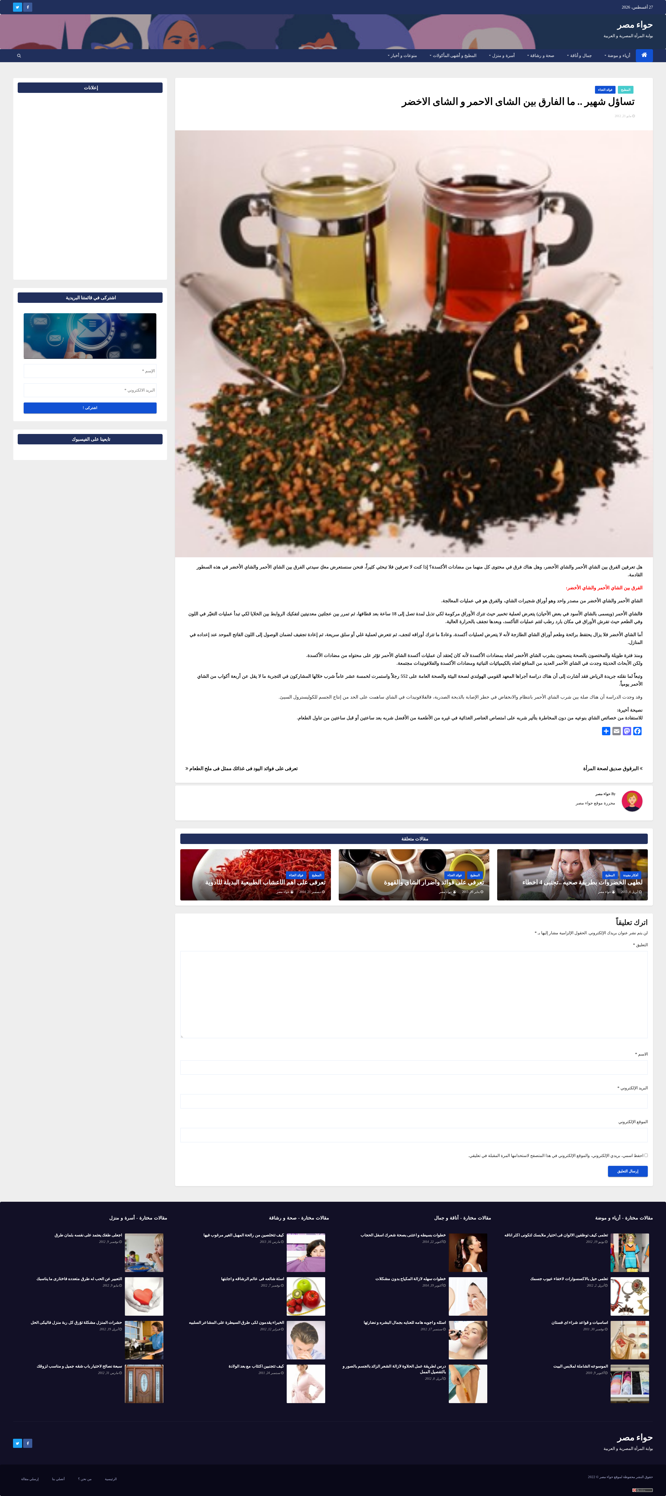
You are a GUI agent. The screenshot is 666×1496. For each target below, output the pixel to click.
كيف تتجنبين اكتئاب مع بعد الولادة (256, 1366)
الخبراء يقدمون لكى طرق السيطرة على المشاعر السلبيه (236, 1322)
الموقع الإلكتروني (633, 1122)
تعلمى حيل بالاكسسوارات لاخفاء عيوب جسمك (569, 1278)
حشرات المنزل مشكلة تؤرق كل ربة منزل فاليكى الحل (76, 1322)
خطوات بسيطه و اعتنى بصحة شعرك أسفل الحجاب (403, 1235)
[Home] (644, 55)
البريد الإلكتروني (632, 1088)
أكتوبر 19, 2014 (432, 1285)
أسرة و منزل (503, 55)
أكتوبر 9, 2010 (595, 1373)
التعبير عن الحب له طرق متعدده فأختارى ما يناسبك (79, 1278)
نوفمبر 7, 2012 (270, 1285)
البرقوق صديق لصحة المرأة (611, 768)
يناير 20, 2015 (471, 892)
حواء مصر (635, 24)
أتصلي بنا (58, 1479)
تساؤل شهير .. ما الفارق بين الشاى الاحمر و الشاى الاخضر (518, 101)
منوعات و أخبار (403, 55)
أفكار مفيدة (630, 875)
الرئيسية (111, 1479)
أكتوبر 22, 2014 (432, 1242)
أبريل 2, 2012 (595, 1285)
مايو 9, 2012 (110, 1285)
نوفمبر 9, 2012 (108, 1242)
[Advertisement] (146, 184)
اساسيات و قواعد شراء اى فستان (580, 1322)
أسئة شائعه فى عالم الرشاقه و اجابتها (252, 1278)
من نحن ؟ (85, 1479)
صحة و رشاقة (542, 55)
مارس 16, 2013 (270, 1242)
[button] (19, 55)
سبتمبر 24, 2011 (269, 1373)
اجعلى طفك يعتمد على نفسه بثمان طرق (88, 1235)
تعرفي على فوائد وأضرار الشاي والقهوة (434, 882)
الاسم (641, 1054)
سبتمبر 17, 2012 (431, 1329)
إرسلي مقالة (30, 1479)
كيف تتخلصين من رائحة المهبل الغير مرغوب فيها (243, 1235)
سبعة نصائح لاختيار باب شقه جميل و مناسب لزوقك (79, 1366)
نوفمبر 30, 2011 (593, 1329)
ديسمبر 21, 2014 (310, 892)
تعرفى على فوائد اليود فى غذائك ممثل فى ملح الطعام (243, 768)
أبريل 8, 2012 (433, 1378)
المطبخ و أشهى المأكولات (454, 55)
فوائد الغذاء (605, 90)
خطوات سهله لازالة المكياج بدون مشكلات (410, 1278)
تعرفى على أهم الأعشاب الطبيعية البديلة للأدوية (265, 882)
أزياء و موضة (618, 55)
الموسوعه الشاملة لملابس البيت (580, 1366)
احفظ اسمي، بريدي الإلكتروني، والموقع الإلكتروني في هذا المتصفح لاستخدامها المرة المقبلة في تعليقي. (555, 1155)
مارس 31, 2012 (108, 1373)
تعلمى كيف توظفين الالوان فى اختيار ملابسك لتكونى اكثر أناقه (556, 1235)
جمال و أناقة (580, 55)
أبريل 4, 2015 (629, 892)
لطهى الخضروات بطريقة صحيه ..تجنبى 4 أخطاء (582, 882)
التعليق (640, 945)
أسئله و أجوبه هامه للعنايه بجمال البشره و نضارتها (405, 1322)
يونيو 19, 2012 (595, 1242)
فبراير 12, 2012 (270, 1329)
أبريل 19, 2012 (109, 1329)
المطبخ (625, 90)
